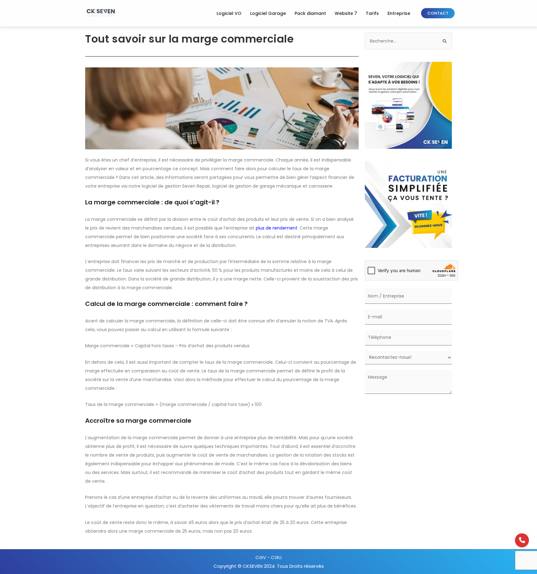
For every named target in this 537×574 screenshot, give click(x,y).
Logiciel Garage (268, 13)
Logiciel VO (229, 13)
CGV (261, 557)
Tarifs (372, 13)
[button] (438, 13)
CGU (276, 557)
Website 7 (346, 13)
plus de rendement (276, 228)
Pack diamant (310, 13)
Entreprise (399, 13)
